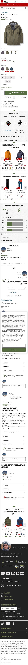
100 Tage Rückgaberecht (9, 103)
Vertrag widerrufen (7, 637)
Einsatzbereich (7, 370)
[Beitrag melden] (9, 253)
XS (2, 77)
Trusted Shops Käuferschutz (10, 107)
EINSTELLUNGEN (14, 345)
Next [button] (25, 123)
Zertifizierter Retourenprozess (13, 585)
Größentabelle (4, 84)
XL (21, 77)
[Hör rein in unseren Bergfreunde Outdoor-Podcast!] (14, 624)
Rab (2, 15)
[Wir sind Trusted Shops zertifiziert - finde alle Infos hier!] (16, 566)
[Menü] (2, 8)
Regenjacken (5, 12)
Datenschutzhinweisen (6, 341)
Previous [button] (2, 123)
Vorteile (5, 363)
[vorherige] (2, 158)
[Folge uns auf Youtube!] (9, 624)
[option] (14, 34)
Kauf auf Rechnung (8, 105)
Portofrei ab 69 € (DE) (8, 101)
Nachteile (6, 367)
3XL (7, 81)
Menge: (2, 89)
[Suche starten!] (25, 8)
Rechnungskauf (9, 566)
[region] (14, 333)
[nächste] (25, 158)
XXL (3, 81)
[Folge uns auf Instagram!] (3, 624)
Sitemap (20, 659)
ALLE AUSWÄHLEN (14, 349)
